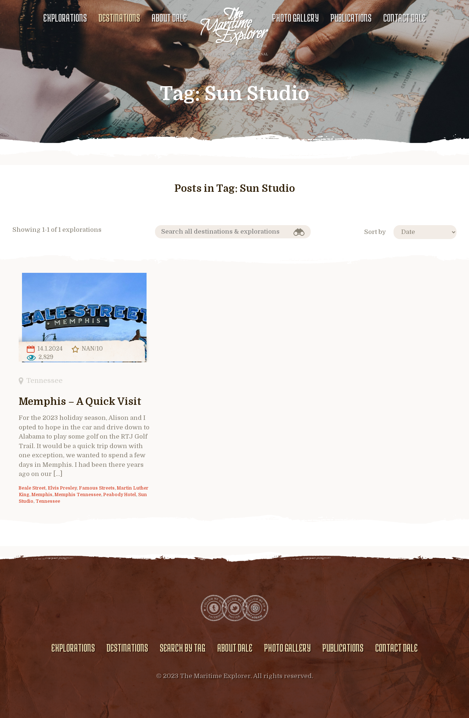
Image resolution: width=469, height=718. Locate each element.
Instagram (255, 608)
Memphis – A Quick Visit (80, 401)
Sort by (375, 231)
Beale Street (32, 488)
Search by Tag (182, 647)
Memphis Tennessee (78, 494)
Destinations (119, 17)
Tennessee (44, 380)
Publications (351, 17)
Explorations (65, 17)
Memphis (42, 494)
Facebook (214, 608)
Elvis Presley (62, 488)
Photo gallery (295, 17)
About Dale (169, 17)
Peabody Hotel (119, 494)
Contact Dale (404, 17)
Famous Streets (97, 488)
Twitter (234, 608)
